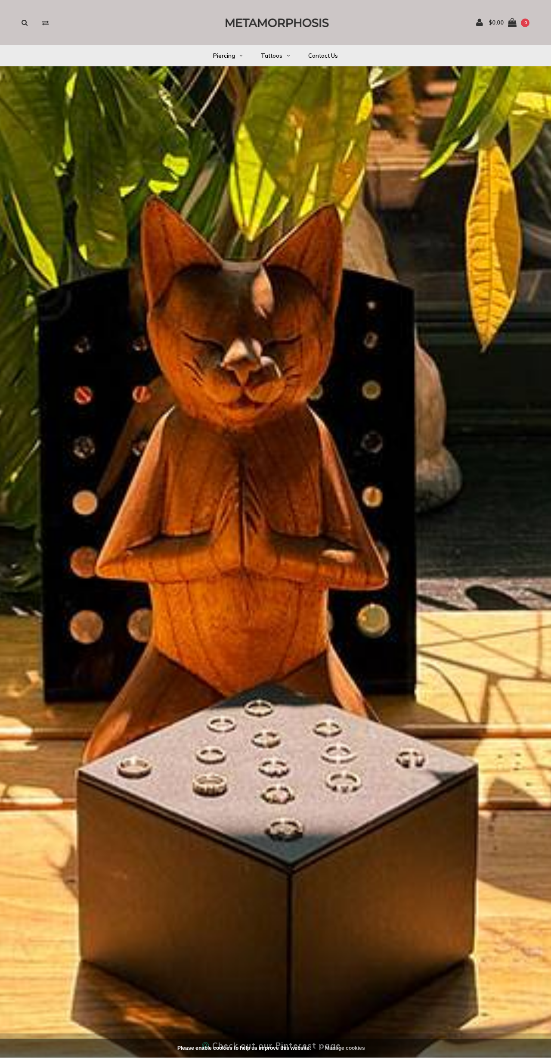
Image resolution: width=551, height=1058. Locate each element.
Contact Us (323, 55)
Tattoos (271, 55)
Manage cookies (345, 1048)
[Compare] (45, 23)
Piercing (224, 55)
